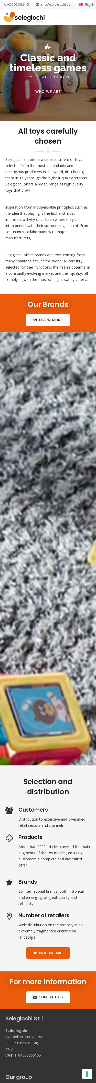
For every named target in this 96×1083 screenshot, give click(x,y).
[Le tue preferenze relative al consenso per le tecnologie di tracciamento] (87, 1074)
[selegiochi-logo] (24, 17)
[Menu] (89, 17)
